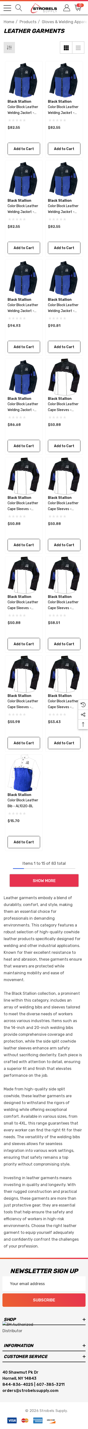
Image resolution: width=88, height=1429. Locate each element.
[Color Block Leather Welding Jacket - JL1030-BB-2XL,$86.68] (24, 377)
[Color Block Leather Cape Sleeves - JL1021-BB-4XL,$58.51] (64, 575)
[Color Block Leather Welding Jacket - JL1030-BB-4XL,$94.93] (24, 278)
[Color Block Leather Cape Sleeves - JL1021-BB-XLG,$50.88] (64, 377)
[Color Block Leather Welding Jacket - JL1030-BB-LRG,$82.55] (64, 179)
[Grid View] (66, 47)
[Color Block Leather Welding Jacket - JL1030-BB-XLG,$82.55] (24, 80)
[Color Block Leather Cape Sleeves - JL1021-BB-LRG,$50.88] (24, 575)
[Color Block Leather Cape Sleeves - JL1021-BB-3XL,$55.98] (24, 674)
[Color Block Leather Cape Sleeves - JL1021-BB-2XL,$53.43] (64, 674)
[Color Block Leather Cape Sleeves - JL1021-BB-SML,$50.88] (24, 476)
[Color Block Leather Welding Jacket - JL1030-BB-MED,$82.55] (24, 179)
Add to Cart (24, 149)
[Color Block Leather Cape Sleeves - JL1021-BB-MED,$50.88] (64, 476)
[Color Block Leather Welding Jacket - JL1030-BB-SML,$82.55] (64, 80)
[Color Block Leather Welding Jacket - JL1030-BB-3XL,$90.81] (64, 278)
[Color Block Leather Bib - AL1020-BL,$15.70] (24, 773)
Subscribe (44, 1300)
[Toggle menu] (7, 8)
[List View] (78, 47)
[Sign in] (66, 8)
